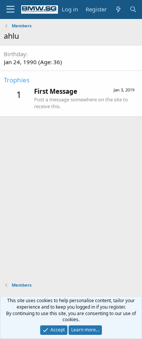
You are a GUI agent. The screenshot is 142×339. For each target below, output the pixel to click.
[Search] (133, 9)
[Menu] (10, 9)
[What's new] (118, 9)
